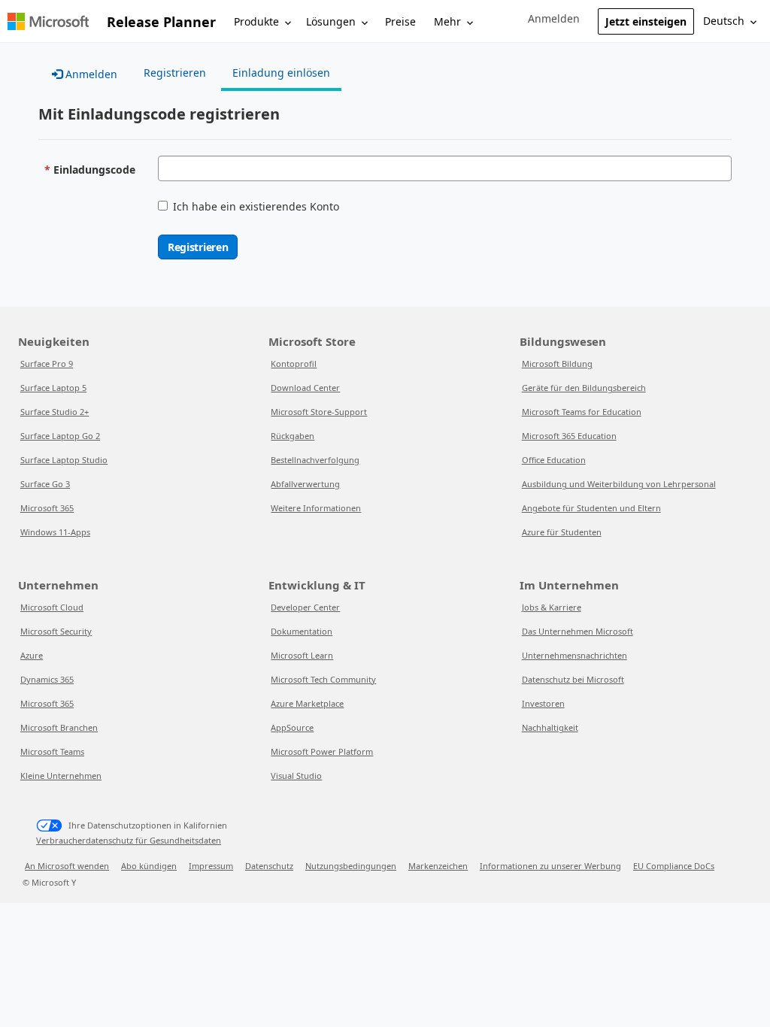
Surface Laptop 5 (53, 387)
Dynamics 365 (47, 679)
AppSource (292, 727)
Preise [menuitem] (400, 21)
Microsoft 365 (47, 508)
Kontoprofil (294, 363)
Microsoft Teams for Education (581, 411)
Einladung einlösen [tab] (281, 72)
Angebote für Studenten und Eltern (591, 508)
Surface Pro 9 (46, 363)
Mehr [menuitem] (447, 21)
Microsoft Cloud (51, 607)
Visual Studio (296, 775)
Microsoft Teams (52, 751)
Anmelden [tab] (89, 74)
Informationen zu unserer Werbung (550, 865)
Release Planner (161, 22)
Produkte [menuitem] (256, 21)
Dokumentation (301, 631)
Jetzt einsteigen (646, 21)
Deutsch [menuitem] (723, 21)
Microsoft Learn (302, 655)
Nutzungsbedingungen (350, 865)
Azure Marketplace (307, 703)
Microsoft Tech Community (323, 679)
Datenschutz (269, 865)
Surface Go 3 (45, 483)
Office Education (554, 459)
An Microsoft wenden (67, 865)
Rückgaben (292, 435)
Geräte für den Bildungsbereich (584, 387)
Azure (31, 655)
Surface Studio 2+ (54, 411)
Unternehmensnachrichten (574, 655)
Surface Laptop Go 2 (60, 435)
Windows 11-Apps (55, 532)
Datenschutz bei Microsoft (573, 679)
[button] (554, 19)
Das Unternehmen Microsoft (577, 631)
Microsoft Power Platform (322, 751)
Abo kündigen (149, 865)
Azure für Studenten (562, 532)
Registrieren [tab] (175, 72)
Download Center (305, 387)
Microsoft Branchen (59, 727)
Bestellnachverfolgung (315, 459)
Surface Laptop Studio (64, 459)
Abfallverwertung (305, 483)
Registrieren (198, 247)
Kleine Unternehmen (61, 775)
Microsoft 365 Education (569, 435)
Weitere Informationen (316, 508)
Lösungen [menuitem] (331, 21)
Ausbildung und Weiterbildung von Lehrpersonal (619, 483)
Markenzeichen (438, 865)
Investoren (543, 703)
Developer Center (305, 607)
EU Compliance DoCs (673, 865)
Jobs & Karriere (551, 607)
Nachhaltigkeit (550, 727)
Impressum (211, 865)
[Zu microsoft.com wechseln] (48, 21)
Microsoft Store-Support (319, 411)
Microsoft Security (56, 631)
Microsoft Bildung (557, 363)
